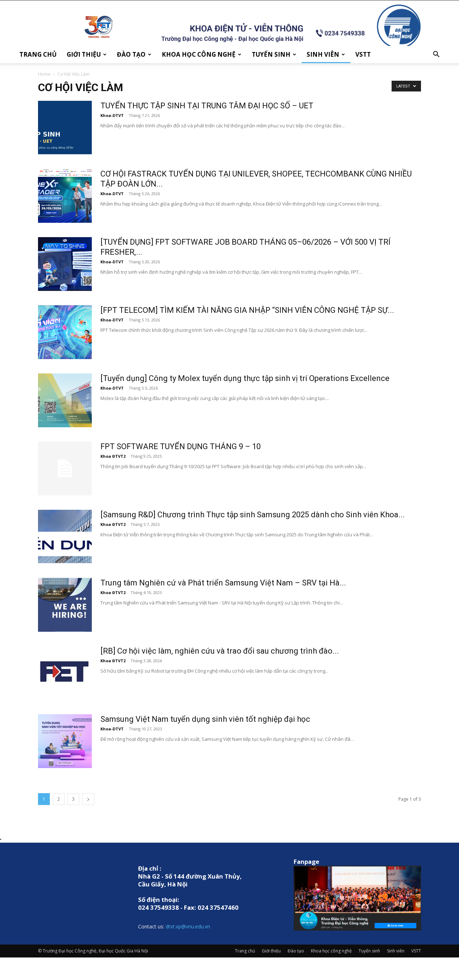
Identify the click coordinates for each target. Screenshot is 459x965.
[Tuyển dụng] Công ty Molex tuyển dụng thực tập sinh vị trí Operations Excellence (244, 378)
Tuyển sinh (271, 54)
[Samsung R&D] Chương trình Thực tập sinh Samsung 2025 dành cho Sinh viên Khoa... (252, 514)
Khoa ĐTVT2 (113, 456)
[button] (436, 55)
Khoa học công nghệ (199, 54)
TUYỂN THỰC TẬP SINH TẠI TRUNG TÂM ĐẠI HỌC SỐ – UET (206, 105)
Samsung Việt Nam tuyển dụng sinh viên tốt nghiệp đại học (205, 719)
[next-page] (88, 799)
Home (44, 74)
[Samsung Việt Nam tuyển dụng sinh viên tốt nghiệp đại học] (65, 741)
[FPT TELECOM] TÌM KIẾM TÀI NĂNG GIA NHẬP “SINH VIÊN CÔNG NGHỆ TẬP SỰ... (247, 310)
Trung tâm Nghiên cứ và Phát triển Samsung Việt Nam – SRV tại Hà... (223, 582)
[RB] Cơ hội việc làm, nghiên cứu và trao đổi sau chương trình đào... (219, 650)
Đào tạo (131, 54)
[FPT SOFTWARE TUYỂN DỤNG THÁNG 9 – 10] (65, 468)
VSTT (363, 54)
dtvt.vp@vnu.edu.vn (188, 926)
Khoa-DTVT (112, 115)
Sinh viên (323, 54)
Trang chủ (38, 54)
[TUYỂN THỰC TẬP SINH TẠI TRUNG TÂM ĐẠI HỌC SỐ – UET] (65, 128)
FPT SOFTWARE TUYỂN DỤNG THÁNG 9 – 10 (180, 446)
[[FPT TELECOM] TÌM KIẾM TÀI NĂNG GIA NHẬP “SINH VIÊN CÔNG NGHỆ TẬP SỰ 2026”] (65, 332)
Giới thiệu (84, 54)
